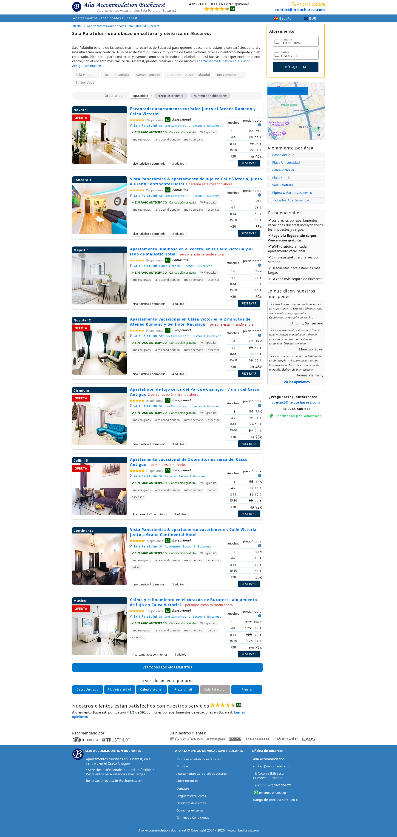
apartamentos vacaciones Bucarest (293, 222)
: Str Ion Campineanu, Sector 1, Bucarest (177, 125)
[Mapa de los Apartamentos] (296, 138)
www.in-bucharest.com (243, 830)
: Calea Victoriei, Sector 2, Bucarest (172, 266)
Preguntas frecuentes (191, 796)
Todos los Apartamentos (290, 200)
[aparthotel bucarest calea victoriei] (151, 689)
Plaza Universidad (286, 162)
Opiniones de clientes (191, 803)
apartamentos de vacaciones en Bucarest (200, 712)
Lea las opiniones (296, 382)
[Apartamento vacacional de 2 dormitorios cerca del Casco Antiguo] (99, 513)
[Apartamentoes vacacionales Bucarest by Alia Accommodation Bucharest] (124, 6)
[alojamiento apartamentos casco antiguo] (87, 689)
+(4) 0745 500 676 (279, 785)
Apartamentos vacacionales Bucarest (105, 18)
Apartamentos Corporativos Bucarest (201, 773)
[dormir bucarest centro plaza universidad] (119, 689)
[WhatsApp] (256, 792)
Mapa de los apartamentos (288, 91)
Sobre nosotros (187, 781)
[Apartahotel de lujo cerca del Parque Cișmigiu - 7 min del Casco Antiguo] (99, 443)
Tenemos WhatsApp (272, 793)
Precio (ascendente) (170, 96)
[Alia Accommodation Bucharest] (76, 11)
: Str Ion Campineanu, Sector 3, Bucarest (177, 196)
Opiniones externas (189, 810)
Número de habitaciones (210, 96)
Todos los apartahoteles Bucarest (199, 759)
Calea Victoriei (283, 170)
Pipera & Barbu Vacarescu (292, 192)
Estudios (182, 766)
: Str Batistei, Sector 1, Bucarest (170, 476)
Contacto (182, 788)
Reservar (249, 163)
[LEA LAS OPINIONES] (216, 7)
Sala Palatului (282, 185)
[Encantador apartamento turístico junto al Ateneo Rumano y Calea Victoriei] (99, 163)
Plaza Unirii (281, 177)
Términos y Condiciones (192, 817)
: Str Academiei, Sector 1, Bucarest (172, 546)
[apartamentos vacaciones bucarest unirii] (183, 689)
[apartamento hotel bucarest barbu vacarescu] (246, 689)
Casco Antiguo (283, 155)
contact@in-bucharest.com (300, 9)
